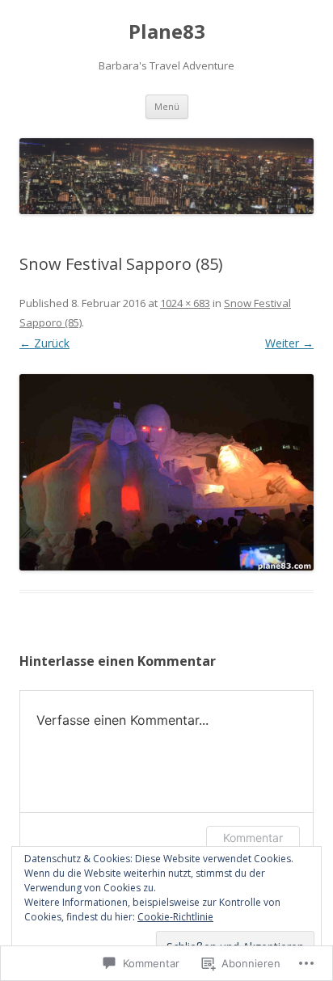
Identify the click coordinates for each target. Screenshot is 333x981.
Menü (166, 106)
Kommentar (253, 837)
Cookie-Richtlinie (175, 917)
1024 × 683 (185, 303)
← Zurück (44, 343)
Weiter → (289, 343)
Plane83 (167, 31)
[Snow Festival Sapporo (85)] (166, 472)
